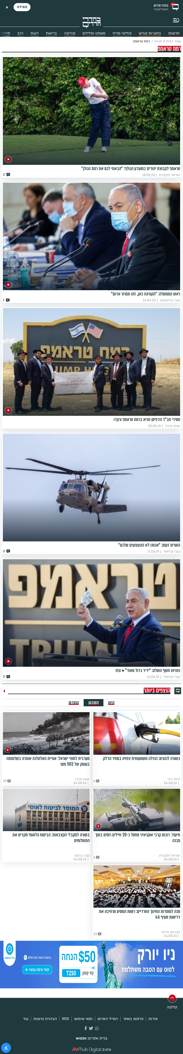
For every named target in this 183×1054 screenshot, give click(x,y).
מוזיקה (69, 33)
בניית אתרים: (97, 1038)
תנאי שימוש (83, 1018)
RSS (65, 1018)
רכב (20, 33)
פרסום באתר (133, 1018)
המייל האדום (107, 1018)
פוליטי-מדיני (122, 33)
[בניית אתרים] (81, 1038)
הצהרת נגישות (45, 1018)
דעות (34, 33)
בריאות (51, 33)
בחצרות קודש (150, 33)
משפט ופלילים (93, 33)
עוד (25, 1018)
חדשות (173, 33)
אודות (153, 1018)
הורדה (22, 7)
